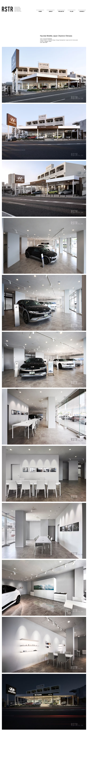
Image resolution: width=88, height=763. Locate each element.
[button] (50, 10)
